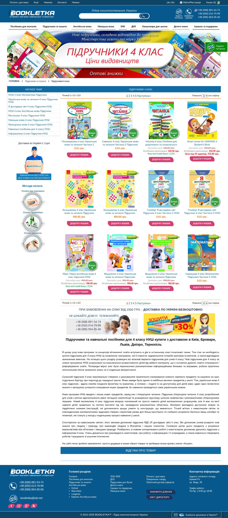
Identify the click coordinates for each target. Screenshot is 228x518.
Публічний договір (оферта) (160, 482)
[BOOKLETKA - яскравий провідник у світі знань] (31, 14)
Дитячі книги (116, 485)
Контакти (62, 2)
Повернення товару (156, 479)
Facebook (12, 505)
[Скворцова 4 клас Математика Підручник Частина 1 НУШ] (202, 253)
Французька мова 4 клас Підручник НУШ (30, 124)
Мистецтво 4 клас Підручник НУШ (26, 115)
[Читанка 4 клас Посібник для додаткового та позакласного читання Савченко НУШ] (161, 120)
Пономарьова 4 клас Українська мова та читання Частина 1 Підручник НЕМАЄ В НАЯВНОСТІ (79, 143)
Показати (196, 95)
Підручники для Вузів (121, 482)
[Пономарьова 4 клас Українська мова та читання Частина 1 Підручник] (79, 120)
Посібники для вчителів (81, 479)
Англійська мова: (77, 485)
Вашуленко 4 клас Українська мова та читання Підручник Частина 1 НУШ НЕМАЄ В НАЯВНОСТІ (120, 275)
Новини (75, 2)
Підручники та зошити (35, 81)
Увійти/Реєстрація (192, 2)
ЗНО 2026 (115, 476)
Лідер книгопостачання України (114, 10)
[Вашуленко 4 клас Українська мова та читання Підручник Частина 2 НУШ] (161, 253)
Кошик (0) (211, 2)
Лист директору (159, 497)
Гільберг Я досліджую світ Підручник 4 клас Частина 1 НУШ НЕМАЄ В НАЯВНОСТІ (161, 212)
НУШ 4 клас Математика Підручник (27, 94)
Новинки (48, 2)
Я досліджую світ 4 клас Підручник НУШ (30, 106)
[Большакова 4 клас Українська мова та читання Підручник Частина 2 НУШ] (120, 189)
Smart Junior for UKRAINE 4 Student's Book (202, 143)
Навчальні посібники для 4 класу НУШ (29, 129)
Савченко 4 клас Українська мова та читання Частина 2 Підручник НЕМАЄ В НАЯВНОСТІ (120, 143)
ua (168, 2)
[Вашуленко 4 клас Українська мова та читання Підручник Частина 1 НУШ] (120, 253)
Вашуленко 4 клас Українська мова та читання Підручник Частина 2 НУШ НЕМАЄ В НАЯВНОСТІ (161, 275)
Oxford (74, 488)
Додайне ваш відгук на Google (27, 505)
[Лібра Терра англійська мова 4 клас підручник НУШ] (79, 253)
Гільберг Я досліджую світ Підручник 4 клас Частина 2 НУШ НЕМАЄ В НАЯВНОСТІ (202, 212)
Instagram (19, 505)
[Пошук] (144, 16)
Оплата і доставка (19, 2)
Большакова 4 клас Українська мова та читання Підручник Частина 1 (79, 212)
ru (172, 2)
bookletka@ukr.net (31, 498)
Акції (36, 2)
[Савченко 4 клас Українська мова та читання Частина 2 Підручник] (120, 120)
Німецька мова (117, 491)
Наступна (143, 95)
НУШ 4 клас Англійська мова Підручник (29, 111)
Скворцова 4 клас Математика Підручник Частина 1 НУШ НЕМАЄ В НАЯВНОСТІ (202, 275)
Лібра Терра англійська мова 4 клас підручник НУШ (79, 275)
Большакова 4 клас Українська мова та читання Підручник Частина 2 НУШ (120, 212)
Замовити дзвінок (188, 17)
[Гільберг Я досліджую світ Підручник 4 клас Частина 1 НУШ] (161, 189)
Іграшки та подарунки (121, 488)
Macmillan (76, 491)
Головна (14, 81)
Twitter (34, 505)
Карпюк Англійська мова (83, 497)
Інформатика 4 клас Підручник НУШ (28, 133)
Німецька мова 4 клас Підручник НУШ (29, 120)
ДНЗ (112, 479)
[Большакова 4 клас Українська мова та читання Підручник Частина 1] (79, 189)
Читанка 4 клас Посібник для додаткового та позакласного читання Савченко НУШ (161, 143)
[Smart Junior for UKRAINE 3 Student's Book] (202, 120)
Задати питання (179, 17)
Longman (75, 494)
